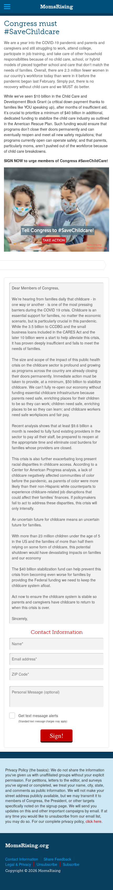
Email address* (24, 658)
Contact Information (21, 859)
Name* (17, 643)
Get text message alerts (42, 718)
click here (93, 821)
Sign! (56, 735)
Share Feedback (57, 859)
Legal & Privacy (18, 864)
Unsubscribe (47, 864)
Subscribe (71, 864)
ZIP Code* (20, 674)
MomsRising (56, 6)
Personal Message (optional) (36, 692)
